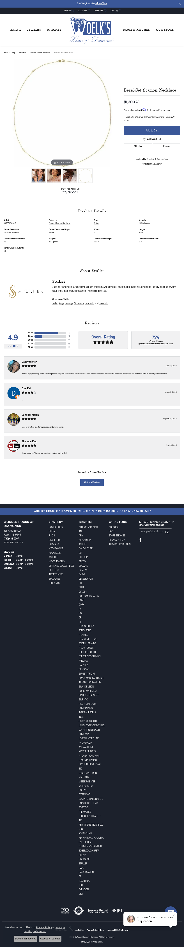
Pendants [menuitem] (54, 583)
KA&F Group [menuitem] (85, 743)
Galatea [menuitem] (83, 665)
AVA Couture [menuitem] (86, 548)
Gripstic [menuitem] (83, 699)
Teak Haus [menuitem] (84, 881)
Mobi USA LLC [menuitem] (86, 786)
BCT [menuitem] (81, 553)
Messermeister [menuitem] (87, 781)
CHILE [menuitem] (81, 587)
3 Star (30, 340)
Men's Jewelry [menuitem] (57, 561)
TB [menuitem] (80, 876)
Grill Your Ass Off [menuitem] (89, 695)
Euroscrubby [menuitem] (86, 626)
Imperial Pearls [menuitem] (87, 712)
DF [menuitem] (80, 617)
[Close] (179, 4)
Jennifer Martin (30, 415)
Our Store (165, 30)
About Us (114, 527)
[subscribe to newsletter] (167, 532)
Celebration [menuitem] (86, 579)
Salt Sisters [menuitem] (85, 842)
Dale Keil (26, 388)
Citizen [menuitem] (82, 592)
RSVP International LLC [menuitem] (91, 838)
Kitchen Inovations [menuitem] (89, 756)
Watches (54, 30)
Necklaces (22, 53)
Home (6, 53)
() (69, 333)
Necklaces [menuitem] (55, 553)
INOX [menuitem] (81, 717)
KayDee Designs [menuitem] (87, 751)
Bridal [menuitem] (52, 531)
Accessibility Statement (117, 930)
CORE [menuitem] (81, 600)
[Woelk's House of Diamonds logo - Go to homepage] (92, 30)
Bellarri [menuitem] (83, 557)
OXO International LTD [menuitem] (91, 799)
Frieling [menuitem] (83, 661)
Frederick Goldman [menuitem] (89, 656)
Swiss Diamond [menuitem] (87, 872)
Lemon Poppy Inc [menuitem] (88, 760)
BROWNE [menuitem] (83, 566)
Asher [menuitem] (82, 544)
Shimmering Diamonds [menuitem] (91, 846)
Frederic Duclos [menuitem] (88, 652)
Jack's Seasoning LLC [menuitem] (90, 721)
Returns (166, 146)
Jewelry (34, 30)
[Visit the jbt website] (118, 910)
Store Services (117, 535)
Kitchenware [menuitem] (56, 548)
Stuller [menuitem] (83, 863)
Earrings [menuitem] (54, 544)
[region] (62, 113)
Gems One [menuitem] (84, 669)
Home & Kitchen (136, 30)
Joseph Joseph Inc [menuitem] (89, 738)
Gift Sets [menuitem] (54, 570)
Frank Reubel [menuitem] (86, 648)
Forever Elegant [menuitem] (88, 639)
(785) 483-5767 (70, 192)
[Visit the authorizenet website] (78, 910)
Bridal (15, 30)
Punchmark (98, 942)
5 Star (30, 333)
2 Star (30, 344)
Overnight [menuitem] (84, 794)
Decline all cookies (25, 938)
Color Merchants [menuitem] (89, 596)
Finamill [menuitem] (83, 635)
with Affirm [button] (101, 3)
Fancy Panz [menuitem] (85, 630)
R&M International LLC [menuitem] (91, 825)
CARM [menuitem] (82, 574)
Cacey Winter (29, 362)
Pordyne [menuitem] (83, 807)
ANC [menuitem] (81, 531)
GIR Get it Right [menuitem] (87, 674)
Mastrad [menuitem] (84, 777)
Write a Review (92, 482)
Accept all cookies (50, 938)
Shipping (138, 146)
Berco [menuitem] (82, 561)
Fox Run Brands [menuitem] (87, 643)
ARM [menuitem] (81, 535)
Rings (61, 303)
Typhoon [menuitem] (84, 889)
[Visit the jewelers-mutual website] (98, 910)
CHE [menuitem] (81, 583)
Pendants (89, 303)
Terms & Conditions (119, 544)
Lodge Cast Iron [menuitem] (88, 773)
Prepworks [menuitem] (85, 812)
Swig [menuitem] (81, 868)
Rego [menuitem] (81, 829)
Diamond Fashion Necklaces (40, 53)
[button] (68, 11)
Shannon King (29, 441)
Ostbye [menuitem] (83, 790)
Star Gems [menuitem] (84, 859)
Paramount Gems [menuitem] (88, 803)
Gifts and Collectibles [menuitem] (61, 566)
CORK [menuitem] (81, 605)
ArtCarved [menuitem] (85, 540)
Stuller (96, 223)
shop (13, 53)
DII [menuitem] (80, 622)
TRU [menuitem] (81, 885)
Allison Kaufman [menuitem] (88, 527)
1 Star (30, 347)
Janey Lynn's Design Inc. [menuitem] (92, 725)
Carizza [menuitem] (83, 570)
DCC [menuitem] (81, 613)
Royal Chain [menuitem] (85, 833)
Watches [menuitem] (53, 557)
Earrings (69, 303)
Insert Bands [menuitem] (56, 574)
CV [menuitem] (80, 609)
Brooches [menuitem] (54, 579)
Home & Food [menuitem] (56, 527)
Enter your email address (151, 525)
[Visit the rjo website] (65, 910)
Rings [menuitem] (52, 535)
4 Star (30, 336)
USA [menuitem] (81, 894)
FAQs (111, 531)
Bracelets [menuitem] (54, 540)
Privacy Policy (117, 540)
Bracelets (103, 303)
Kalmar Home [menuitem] (86, 747)
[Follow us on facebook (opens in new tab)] (140, 540)
